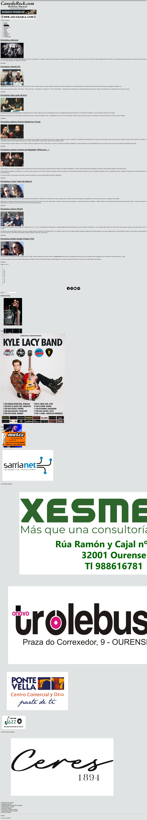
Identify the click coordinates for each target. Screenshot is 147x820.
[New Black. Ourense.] (6, 483)
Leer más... (3, 63)
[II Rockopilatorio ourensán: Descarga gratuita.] (18, 14)
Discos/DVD (7, 27)
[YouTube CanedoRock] (75, 289)
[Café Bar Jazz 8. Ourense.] (14, 730)
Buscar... (3, 292)
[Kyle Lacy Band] (33, 423)
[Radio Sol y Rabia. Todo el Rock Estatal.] (18, 18)
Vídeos (5, 31)
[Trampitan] (6, 804)
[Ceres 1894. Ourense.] (62, 801)
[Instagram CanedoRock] (72, 289)
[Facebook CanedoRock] (68, 289)
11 (4, 272)
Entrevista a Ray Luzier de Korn (14, 95)
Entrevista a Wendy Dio (10, 66)
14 (4, 276)
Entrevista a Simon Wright (12, 209)
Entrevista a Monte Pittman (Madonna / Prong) (20, 121)
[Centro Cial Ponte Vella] (37, 713)
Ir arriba (2, 815)
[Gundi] (7, 731)
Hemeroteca (6, 33)
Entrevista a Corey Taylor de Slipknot (16, 181)
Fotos (5, 29)
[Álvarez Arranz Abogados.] (10, 430)
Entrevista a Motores (9, 40)
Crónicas (6, 28)
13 (4, 275)
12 (4, 273)
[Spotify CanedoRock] (78, 289)
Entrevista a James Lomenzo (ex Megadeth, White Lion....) (25, 149)
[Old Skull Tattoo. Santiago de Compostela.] (12, 805)
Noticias (6, 24)
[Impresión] (6, 808)
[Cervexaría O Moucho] (9, 809)
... (4, 278)
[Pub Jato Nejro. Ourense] (7, 802)
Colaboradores (7, 36)
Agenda (6, 32)
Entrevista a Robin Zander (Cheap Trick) (17, 238)
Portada (5, 22)
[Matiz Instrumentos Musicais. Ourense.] (14, 446)
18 (4, 282)
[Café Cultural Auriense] (9, 810)
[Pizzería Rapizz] (7, 806)
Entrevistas (6, 25)
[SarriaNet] (28, 482)
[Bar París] (6, 812)
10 (4, 271)
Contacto (6, 35)
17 (4, 280)
